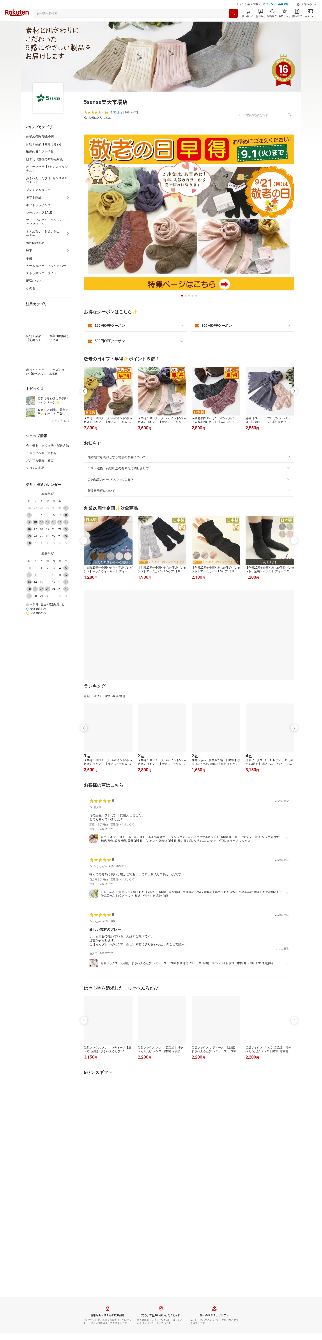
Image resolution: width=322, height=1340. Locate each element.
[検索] (233, 24)
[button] (307, 15)
